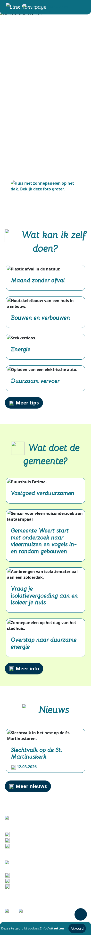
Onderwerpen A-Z (28, 880)
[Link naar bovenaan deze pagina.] (80, 914)
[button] (46, 9)
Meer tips (27, 402)
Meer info (27, 668)
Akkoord (77, 928)
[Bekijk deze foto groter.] (45, 186)
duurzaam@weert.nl (31, 845)
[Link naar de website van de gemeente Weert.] (28, 863)
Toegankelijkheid (28, 886)
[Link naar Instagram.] (24, 912)
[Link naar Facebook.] (10, 912)
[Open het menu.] (80, 7)
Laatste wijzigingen (31, 875)
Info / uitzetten (52, 928)
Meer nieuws (31, 786)
